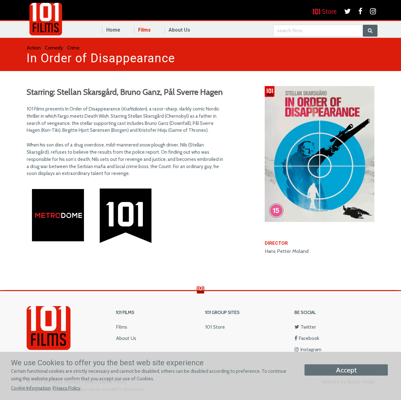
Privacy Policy (67, 388)
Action (34, 48)
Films (144, 30)
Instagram (310, 349)
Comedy (54, 48)
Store (328, 11)
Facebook (308, 338)
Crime (73, 48)
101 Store (215, 327)
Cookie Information (31, 388)
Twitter (307, 327)
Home (113, 30)
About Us (179, 30)
